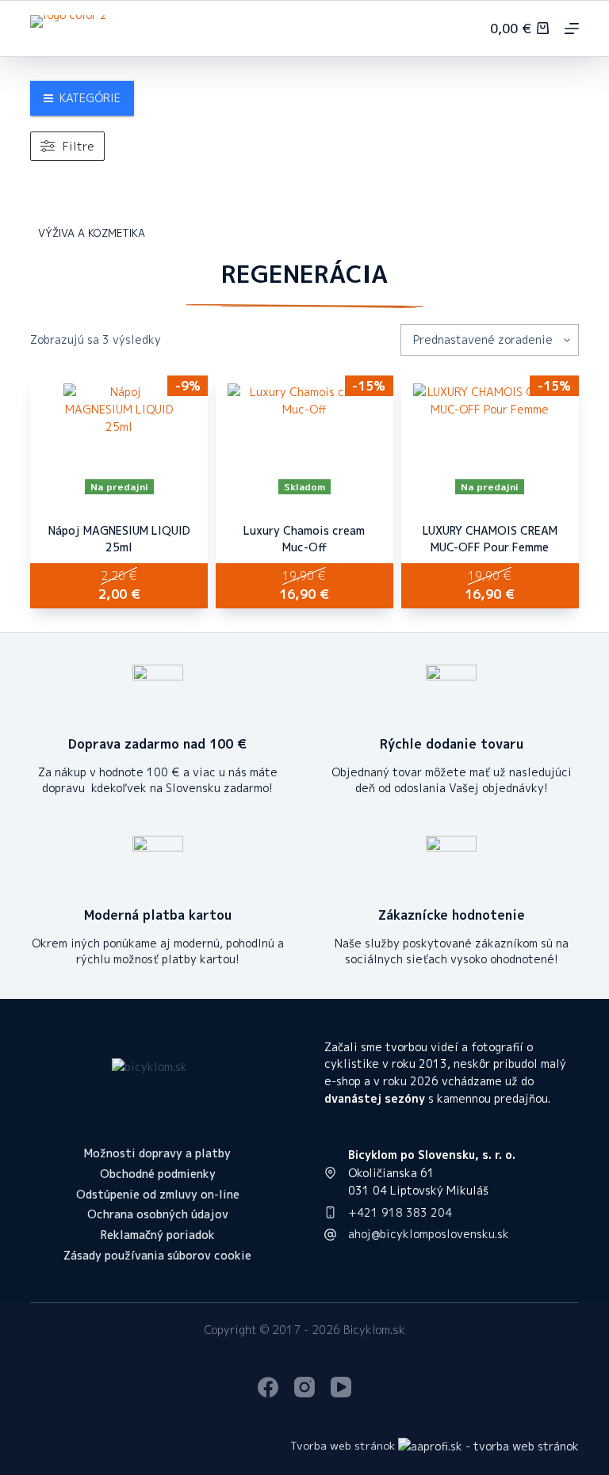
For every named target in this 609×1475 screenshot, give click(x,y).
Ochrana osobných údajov (157, 1214)
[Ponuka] (572, 28)
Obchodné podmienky (158, 1174)
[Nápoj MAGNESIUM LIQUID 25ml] (119, 438)
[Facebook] (268, 1387)
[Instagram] (304, 1387)
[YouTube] (341, 1387)
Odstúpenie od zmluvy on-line (157, 1194)
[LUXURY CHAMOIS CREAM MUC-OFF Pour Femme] (490, 438)
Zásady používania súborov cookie (157, 1255)
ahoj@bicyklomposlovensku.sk (428, 1233)
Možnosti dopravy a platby (157, 1153)
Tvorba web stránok (342, 1445)
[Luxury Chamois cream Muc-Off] (304, 438)
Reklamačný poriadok (158, 1235)
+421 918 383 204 (400, 1212)
